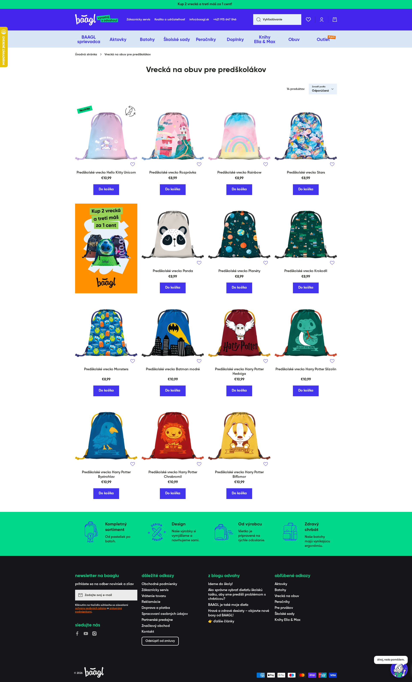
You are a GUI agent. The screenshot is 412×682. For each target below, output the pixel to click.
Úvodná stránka (86, 54)
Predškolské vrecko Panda (173, 271)
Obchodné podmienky (159, 584)
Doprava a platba (156, 608)
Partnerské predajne (157, 620)
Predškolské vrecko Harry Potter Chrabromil (172, 475)
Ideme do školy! (220, 584)
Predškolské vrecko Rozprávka (172, 172)
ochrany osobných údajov (90, 608)
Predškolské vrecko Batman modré (173, 369)
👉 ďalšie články (221, 621)
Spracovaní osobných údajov (165, 614)
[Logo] (96, 19)
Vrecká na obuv (287, 596)
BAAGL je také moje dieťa (228, 605)
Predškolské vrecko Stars (306, 172)
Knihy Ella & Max (287, 620)
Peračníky (282, 602)
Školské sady (284, 614)
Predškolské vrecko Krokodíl (305, 271)
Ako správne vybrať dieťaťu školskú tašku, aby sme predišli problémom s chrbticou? (237, 594)
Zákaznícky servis (155, 590)
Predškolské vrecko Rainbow (239, 172)
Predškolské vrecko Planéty (239, 271)
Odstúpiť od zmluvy (160, 641)
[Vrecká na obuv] (106, 248)
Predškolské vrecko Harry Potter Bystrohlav (106, 475)
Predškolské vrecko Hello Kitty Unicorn (106, 172)
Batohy (280, 590)
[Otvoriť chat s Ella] (399, 669)
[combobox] (277, 19)
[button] (335, 19)
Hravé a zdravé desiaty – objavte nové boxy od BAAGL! (238, 613)
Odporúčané (320, 90)
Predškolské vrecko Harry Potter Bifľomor (239, 475)
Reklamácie (151, 602)
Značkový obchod (156, 626)
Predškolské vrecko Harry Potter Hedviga (239, 372)
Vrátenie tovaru (154, 596)
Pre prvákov (284, 608)
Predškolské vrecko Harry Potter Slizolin (306, 369)
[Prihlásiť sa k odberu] (132, 595)
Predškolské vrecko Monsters (106, 369)
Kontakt (148, 632)
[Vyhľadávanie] (257, 19)
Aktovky (281, 584)
